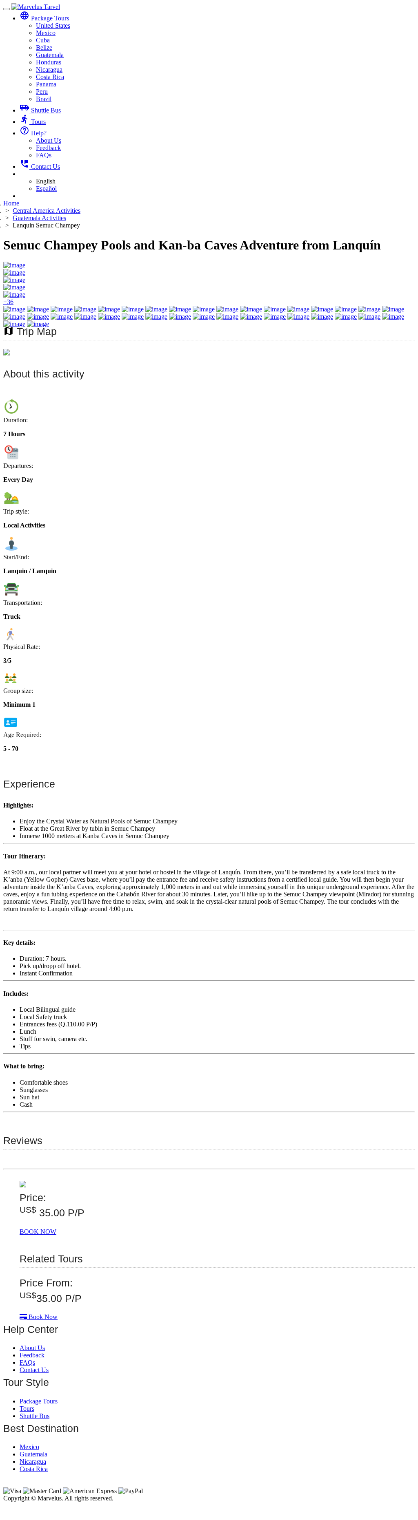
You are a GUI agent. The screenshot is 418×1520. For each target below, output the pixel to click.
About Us (48, 140)
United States (53, 25)
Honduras (48, 62)
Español (46, 188)
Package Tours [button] (44, 18)
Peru (42, 91)
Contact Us (40, 166)
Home (11, 203)
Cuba (43, 40)
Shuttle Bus (40, 110)
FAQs (43, 155)
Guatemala (50, 54)
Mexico (46, 32)
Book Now (42, 1316)
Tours (33, 121)
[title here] (6, 353)
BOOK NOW (38, 1231)
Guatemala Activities (39, 217)
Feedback (48, 147)
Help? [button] (33, 133)
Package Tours (39, 1401)
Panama (46, 84)
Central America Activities (46, 210)
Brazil (43, 98)
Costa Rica (50, 76)
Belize (44, 47)
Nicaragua (49, 69)
